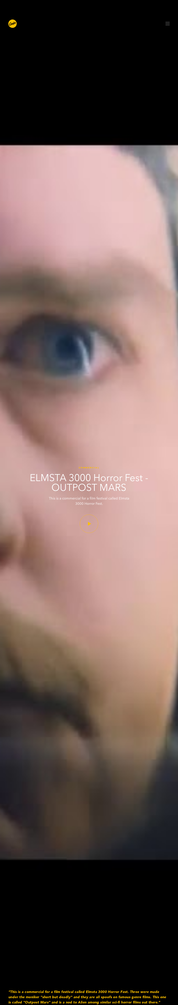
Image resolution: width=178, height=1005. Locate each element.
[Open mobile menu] (167, 24)
